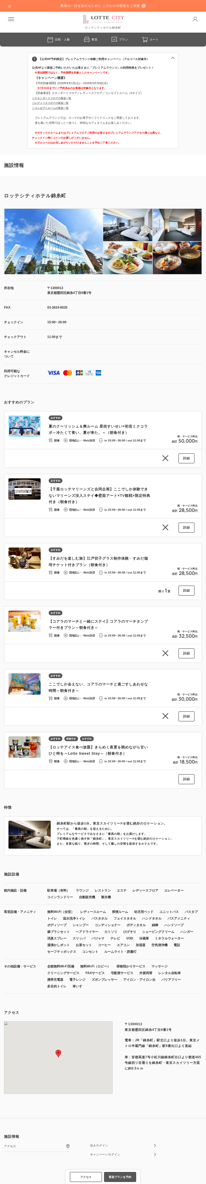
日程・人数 (62, 39)
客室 (95, 39)
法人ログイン (99, 1145)
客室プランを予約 (120, 1177)
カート (154, 39)
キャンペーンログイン (105, 1154)
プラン (123, 39)
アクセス (86, 1177)
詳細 (186, 458)
